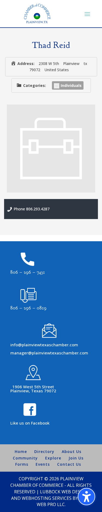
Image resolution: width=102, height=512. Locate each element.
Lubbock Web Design (64, 492)
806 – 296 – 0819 (28, 308)
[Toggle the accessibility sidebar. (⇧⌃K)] (86, 496)
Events (43, 464)
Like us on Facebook (30, 423)
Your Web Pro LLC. (64, 501)
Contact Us (69, 464)
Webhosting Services (47, 498)
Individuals (71, 85)
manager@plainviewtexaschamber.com (49, 353)
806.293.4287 (38, 208)
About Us (71, 451)
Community (25, 458)
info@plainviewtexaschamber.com (44, 344)
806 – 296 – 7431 (27, 272)
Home (21, 451)
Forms (21, 464)
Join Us (76, 458)
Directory (44, 451)
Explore (53, 458)
